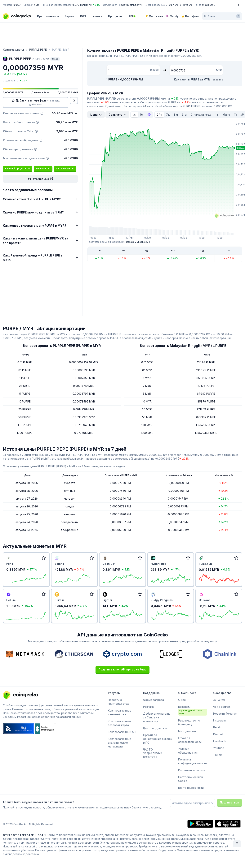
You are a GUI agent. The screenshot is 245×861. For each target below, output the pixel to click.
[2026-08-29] (235, 114)
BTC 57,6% (172, 4)
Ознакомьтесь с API (138, 241)
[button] (40, 179)
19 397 (17, 4)
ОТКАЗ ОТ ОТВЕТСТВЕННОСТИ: (24, 835)
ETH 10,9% (186, 4)
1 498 (35, 4)
